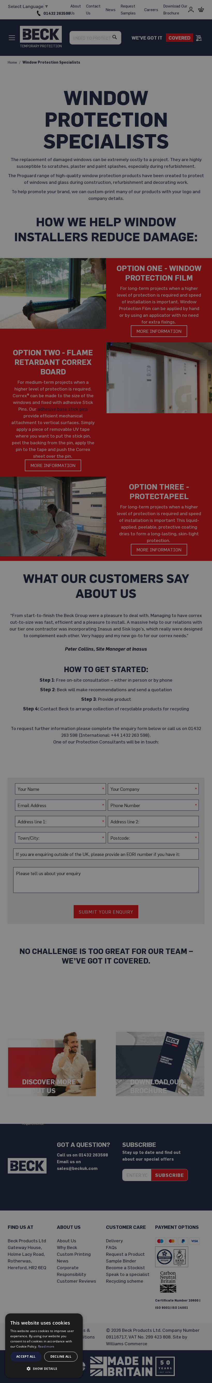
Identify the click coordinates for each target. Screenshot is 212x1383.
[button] (44, 1369)
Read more (46, 1346)
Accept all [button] (26, 1356)
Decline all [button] (60, 1356)
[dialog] (44, 1345)
